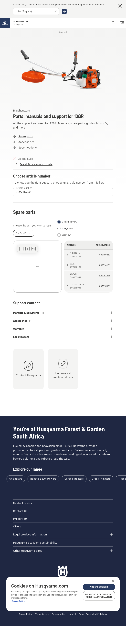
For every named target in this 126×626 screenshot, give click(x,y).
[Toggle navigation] (122, 23)
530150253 (104, 254)
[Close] (112, 581)
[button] (21, 249)
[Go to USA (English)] (64, 11)
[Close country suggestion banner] (120, 6)
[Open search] (113, 23)
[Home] (5, 23)
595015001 (104, 286)
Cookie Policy (18, 601)
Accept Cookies (99, 587)
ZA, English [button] (17, 24)
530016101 (104, 265)
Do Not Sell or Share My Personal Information (99, 595)
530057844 (104, 275)
